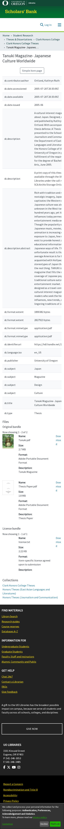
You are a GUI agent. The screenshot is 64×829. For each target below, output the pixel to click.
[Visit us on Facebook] (4, 767)
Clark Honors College (48, 39)
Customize (7, 823)
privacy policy (40, 817)
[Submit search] (42, 25)
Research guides (11, 621)
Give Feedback (9, 691)
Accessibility (10, 795)
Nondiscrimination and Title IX (20, 789)
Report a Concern (13, 784)
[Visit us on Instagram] (18, 767)
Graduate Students (12, 651)
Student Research (23, 35)
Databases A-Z (10, 631)
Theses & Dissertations (19, 39)
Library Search (10, 616)
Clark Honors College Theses (22, 43)
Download (58, 440)
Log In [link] (48, 24)
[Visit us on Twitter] (8, 767)
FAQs (4, 686)
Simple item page (32, 70)
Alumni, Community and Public (19, 661)
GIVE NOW (32, 728)
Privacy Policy (11, 801)
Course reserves (10, 626)
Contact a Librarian (12, 681)
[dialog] (32, 816)
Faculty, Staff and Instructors (18, 656)
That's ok (55, 823)
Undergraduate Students (15, 646)
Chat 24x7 (7, 676)
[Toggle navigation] (59, 25)
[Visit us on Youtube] (14, 767)
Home (6, 35)
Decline (44, 823)
